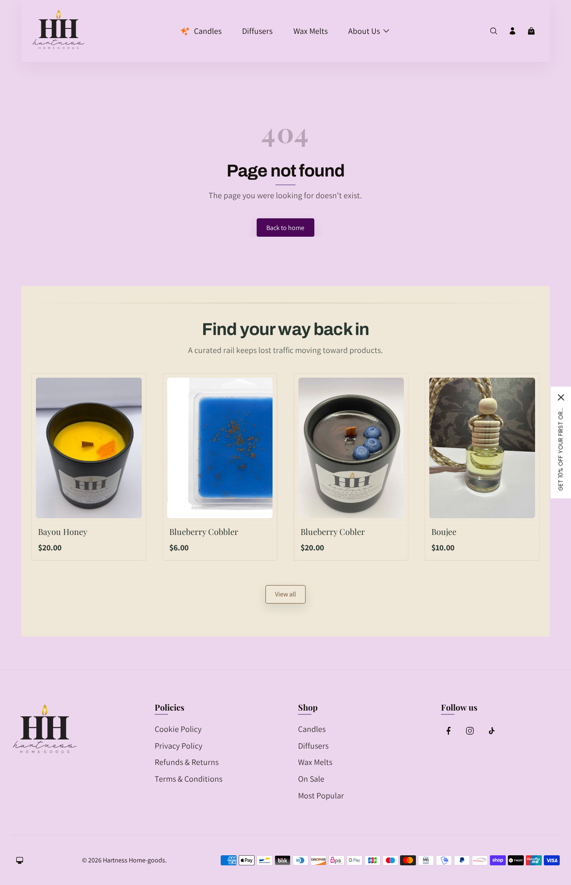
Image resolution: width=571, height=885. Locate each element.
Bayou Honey (62, 531)
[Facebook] (448, 730)
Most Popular (321, 795)
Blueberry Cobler (333, 531)
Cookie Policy (178, 729)
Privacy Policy (178, 745)
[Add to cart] (127, 508)
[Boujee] (482, 448)
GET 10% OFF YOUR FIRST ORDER (560, 449)
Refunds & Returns (187, 762)
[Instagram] (469, 730)
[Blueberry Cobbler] (220, 448)
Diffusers (313, 745)
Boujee (443, 531)
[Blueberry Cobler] (351, 448)
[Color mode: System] (19, 860)
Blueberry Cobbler (203, 531)
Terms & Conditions (188, 778)
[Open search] (493, 31)
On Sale (311, 778)
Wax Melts (315, 762)
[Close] (561, 397)
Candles (312, 729)
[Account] (512, 31)
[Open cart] (531, 31)
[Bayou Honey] (88, 448)
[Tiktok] (491, 730)
